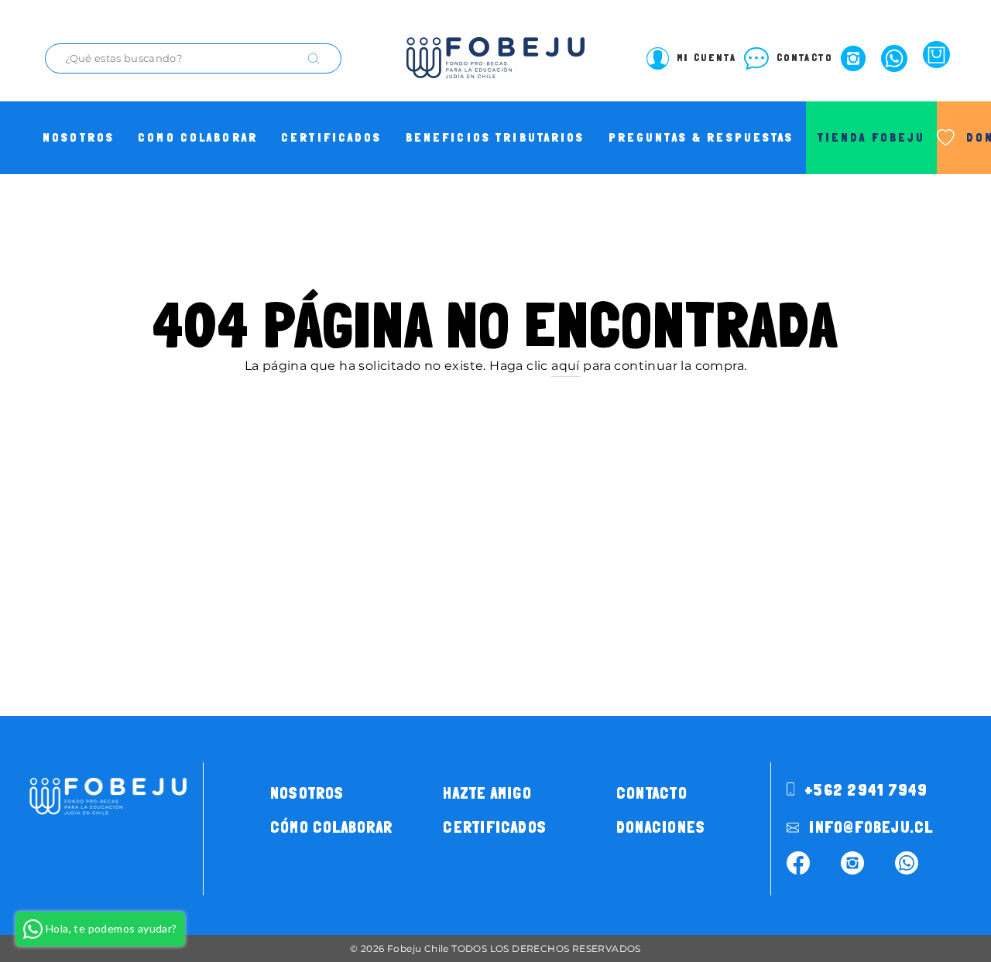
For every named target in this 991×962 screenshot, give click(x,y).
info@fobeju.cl (869, 827)
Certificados (331, 137)
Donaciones (660, 827)
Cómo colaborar (331, 827)
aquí (565, 365)
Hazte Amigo (487, 793)
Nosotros (79, 137)
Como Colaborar (198, 137)
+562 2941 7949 (864, 790)
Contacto (652, 793)
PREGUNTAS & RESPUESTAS (701, 137)
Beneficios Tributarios (495, 137)
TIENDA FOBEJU (872, 137)
